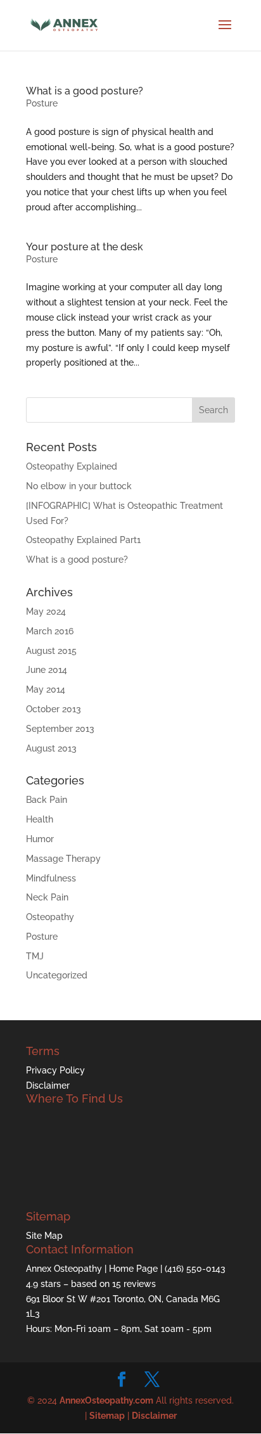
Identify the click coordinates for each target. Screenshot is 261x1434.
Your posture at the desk (84, 247)
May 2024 (46, 611)
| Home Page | (135, 1269)
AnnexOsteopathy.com (106, 1400)
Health (39, 819)
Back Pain (46, 800)
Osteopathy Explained (71, 466)
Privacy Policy (55, 1070)
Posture (42, 103)
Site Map (44, 1236)
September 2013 (60, 729)
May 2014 (45, 689)
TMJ (35, 956)
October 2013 (53, 709)
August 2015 (51, 651)
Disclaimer (48, 1085)
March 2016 (49, 631)
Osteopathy (50, 917)
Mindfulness (51, 878)
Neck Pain (47, 897)
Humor (40, 839)
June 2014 (46, 670)
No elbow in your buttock (79, 486)
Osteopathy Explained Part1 (83, 540)
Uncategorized (56, 975)
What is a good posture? (84, 91)
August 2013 (51, 748)
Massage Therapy (63, 859)
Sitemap (107, 1416)
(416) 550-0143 (195, 1269)
